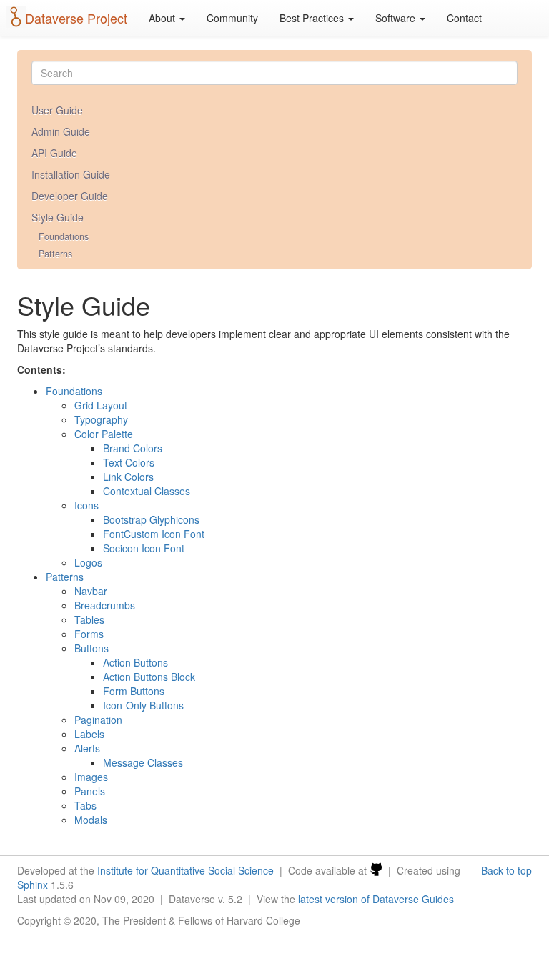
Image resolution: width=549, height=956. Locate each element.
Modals (90, 819)
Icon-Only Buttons (143, 705)
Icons (86, 505)
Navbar (90, 591)
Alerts (87, 748)
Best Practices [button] (313, 18)
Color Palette (103, 434)
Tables (89, 619)
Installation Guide (70, 174)
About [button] (163, 18)
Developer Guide (69, 196)
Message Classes (143, 762)
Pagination (98, 719)
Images (91, 777)
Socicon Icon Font (143, 548)
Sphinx (32, 884)
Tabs (85, 805)
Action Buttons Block (149, 676)
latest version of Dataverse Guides (376, 899)
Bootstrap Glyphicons (151, 519)
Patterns (55, 253)
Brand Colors (132, 448)
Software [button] (396, 18)
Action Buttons (135, 662)
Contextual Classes (146, 491)
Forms (89, 634)
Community (232, 18)
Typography (101, 419)
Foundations (64, 236)
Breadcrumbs (104, 605)
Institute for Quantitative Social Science (185, 870)
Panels (89, 791)
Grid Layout (100, 405)
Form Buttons (133, 691)
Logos (88, 562)
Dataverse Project (76, 18)
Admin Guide (60, 131)
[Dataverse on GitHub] (376, 870)
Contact (464, 18)
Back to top (506, 870)
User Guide (57, 110)
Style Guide (57, 217)
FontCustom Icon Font (153, 534)
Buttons (91, 648)
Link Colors (128, 476)
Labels (89, 734)
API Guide (54, 153)
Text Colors (128, 462)
